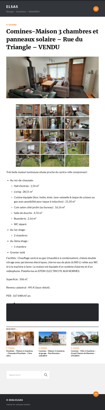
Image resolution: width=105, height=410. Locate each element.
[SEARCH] (46, 375)
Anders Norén (23, 405)
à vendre (11, 25)
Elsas (12, 7)
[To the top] (96, 394)
